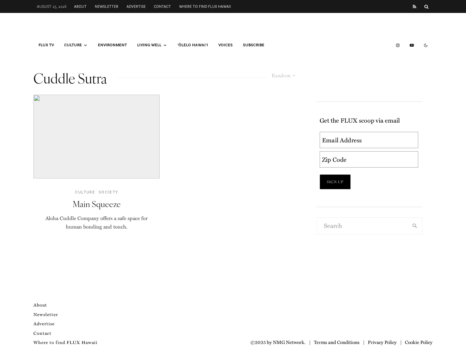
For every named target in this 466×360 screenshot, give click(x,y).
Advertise (136, 6)
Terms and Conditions (337, 342)
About (80, 6)
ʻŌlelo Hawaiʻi (192, 45)
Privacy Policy (382, 342)
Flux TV (46, 45)
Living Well (149, 45)
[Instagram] (398, 45)
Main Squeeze (97, 204)
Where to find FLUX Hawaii (205, 6)
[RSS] (414, 6)
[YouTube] (412, 45)
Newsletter (106, 6)
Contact (162, 6)
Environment (112, 45)
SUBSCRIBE (253, 45)
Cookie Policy (419, 342)
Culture (73, 45)
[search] (415, 226)
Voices (225, 45)
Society (108, 191)
